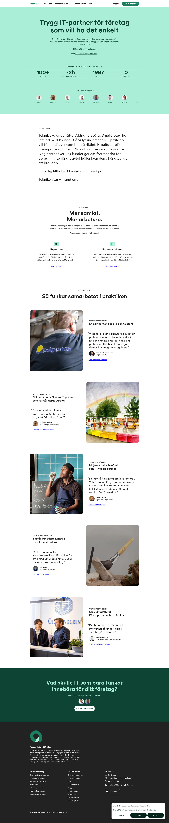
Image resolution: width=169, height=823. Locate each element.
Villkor (65, 812)
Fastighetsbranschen (37, 778)
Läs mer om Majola (97, 505)
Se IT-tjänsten (56, 266)
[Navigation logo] (34, 3)
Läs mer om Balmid (41, 574)
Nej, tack (156, 815)
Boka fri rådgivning (130, 3)
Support (130, 785)
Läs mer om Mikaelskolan (43, 429)
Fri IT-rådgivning (74, 801)
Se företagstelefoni (112, 266)
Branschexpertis (61, 4)
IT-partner (48, 4)
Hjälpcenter (72, 794)
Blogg (70, 788)
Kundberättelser (80, 4)
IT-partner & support (75, 775)
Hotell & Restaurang (37, 791)
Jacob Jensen (73, 791)
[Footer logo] (37, 736)
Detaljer (121, 815)
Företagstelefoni (74, 778)
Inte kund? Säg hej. (115, 785)
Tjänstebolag (34, 784)
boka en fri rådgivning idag (86, 54)
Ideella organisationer (38, 794)
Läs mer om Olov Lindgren (100, 644)
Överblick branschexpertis (39, 775)
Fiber (69, 781)
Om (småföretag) (74, 797)
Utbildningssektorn (36, 788)
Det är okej (138, 815)
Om (90, 4)
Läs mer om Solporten (98, 360)
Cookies (59, 812)
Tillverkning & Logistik (38, 781)
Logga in (116, 3)
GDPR (53, 812)
